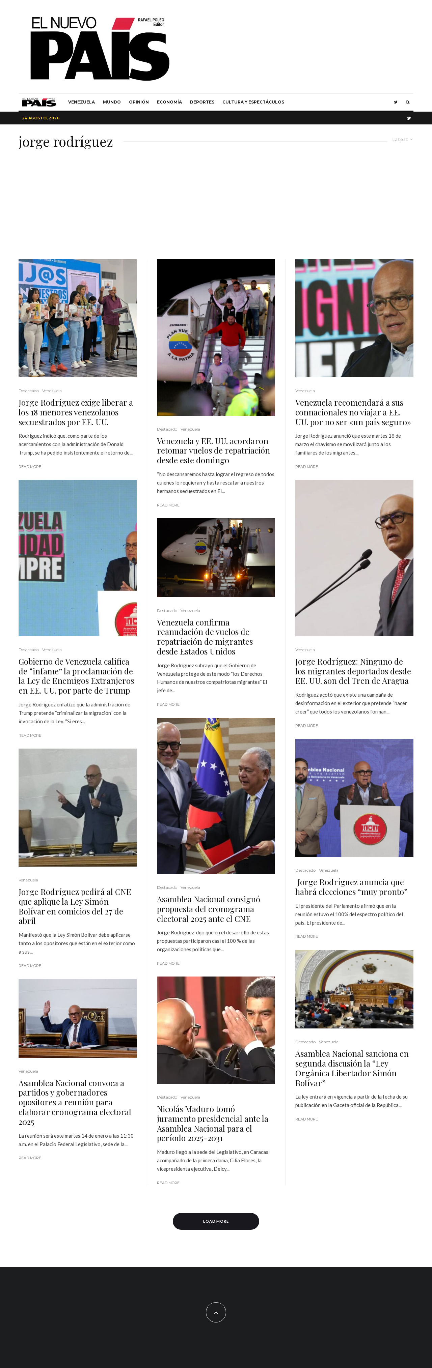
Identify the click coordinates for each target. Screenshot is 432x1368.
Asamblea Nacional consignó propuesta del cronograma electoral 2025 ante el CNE (208, 908)
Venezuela (81, 102)
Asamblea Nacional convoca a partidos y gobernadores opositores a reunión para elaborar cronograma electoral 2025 (75, 1102)
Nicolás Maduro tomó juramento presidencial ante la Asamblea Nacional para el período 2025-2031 (212, 1123)
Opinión (139, 102)
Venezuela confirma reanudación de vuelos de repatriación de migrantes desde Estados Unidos (205, 636)
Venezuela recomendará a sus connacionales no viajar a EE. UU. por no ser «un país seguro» (353, 412)
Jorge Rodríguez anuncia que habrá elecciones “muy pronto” (351, 887)
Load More (216, 1221)
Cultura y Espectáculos (253, 102)
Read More (30, 466)
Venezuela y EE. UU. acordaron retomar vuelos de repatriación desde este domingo (213, 450)
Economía (169, 102)
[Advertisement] (216, 209)
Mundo (112, 102)
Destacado (29, 390)
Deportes (202, 102)
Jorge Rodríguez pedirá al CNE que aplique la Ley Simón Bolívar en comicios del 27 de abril (75, 906)
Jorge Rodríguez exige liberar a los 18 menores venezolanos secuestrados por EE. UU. (76, 412)
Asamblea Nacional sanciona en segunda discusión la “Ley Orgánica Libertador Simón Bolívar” (352, 1068)
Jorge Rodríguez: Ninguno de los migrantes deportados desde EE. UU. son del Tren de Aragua (353, 671)
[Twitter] (396, 102)
